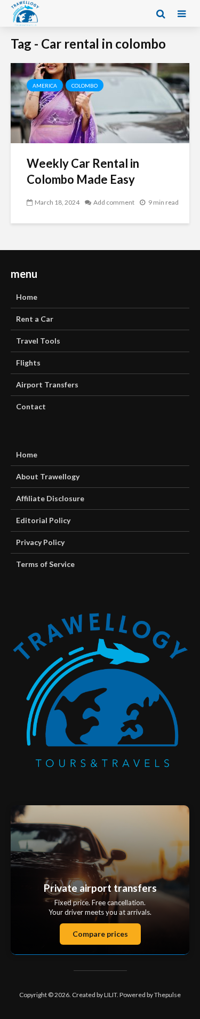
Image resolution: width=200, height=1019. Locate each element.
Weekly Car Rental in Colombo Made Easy (83, 171)
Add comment (113, 202)
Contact (31, 406)
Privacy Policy (40, 542)
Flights (28, 362)
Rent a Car (34, 318)
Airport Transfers (47, 384)
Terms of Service (45, 564)
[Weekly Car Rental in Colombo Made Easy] (100, 102)
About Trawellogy (47, 476)
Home (26, 296)
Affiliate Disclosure (50, 498)
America (45, 85)
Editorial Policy (43, 520)
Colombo (84, 85)
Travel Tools (38, 340)
